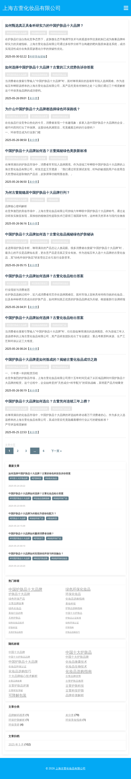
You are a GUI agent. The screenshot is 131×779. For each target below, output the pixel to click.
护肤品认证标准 (73, 617)
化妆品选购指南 (75, 599)
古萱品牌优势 (73, 676)
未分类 (33, 98)
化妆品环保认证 (17, 666)
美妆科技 (71, 603)
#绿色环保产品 (59, 325)
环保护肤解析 (17, 720)
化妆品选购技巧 (20, 671)
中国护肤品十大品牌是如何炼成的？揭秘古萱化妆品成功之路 (51, 359)
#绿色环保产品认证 (61, 408)
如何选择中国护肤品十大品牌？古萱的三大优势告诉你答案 (49, 67)
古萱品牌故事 (16, 603)
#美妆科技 (52, 518)
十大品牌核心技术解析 (23, 676)
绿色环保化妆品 (78, 589)
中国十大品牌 (17, 652)
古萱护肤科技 (75, 686)
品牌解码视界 (17, 715)
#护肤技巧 (38, 538)
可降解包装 (17, 695)
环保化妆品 (73, 594)
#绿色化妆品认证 (58, 32)
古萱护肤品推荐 (74, 681)
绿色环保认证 (72, 622)
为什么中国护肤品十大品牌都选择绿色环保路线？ (42, 109)
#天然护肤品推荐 (39, 116)
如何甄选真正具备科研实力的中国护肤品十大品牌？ (44, 25)
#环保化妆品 (37, 199)
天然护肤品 (14, 617)
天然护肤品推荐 (16, 632)
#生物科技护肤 (38, 32)
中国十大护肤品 (74, 613)
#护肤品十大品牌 (18, 518)
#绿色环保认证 (59, 74)
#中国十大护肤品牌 (19, 478)
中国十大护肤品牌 (77, 657)
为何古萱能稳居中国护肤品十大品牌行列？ (37, 192)
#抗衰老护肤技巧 (39, 283)
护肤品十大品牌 (19, 594)
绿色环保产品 (17, 599)
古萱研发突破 (16, 690)
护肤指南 (70, 627)
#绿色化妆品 (51, 478)
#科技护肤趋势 (40, 558)
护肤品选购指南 (74, 608)
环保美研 (14, 724)
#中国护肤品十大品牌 (17, 32)
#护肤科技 (36, 478)
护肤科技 (13, 627)
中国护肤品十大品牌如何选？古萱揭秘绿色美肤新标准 (46, 150)
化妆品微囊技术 (76, 662)
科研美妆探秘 (37, 56)
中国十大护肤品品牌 (19, 656)
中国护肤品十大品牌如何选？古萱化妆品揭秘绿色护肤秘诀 (49, 234)
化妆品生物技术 (76, 666)
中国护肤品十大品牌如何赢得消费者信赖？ (31, 533)
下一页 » (56, 451)
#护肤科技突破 (38, 158)
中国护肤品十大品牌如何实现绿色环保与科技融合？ (36, 553)
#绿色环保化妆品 (60, 116)
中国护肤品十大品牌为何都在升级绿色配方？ (32, 513)
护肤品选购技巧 (73, 632)
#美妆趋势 (53, 199)
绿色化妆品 (15, 608)
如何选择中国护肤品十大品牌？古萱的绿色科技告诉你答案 (40, 473)
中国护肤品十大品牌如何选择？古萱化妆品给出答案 (44, 276)
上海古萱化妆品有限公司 (70, 768)
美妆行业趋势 (16, 613)
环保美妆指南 (74, 720)
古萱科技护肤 (75, 690)
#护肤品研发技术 (60, 366)
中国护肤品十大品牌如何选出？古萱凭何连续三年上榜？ (47, 401)
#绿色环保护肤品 (60, 241)
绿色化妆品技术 (16, 622)
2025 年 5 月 (16, 744)
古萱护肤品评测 (19, 685)
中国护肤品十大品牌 (25, 589)
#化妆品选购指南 (39, 74)
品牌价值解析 (75, 695)
